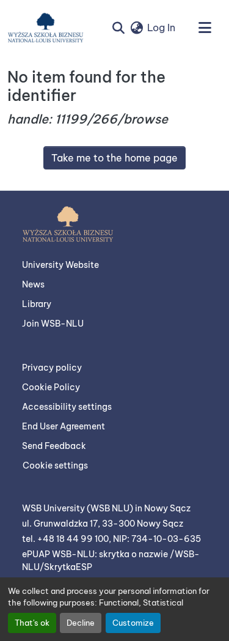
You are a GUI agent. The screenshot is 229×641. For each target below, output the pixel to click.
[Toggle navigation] (204, 27)
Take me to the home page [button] (114, 158)
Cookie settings (55, 465)
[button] (45, 27)
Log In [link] (161, 27)
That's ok (32, 623)
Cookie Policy (51, 387)
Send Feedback (54, 445)
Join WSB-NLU (53, 323)
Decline (81, 623)
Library (36, 303)
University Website (60, 264)
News (33, 284)
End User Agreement (63, 426)
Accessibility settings (67, 406)
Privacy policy (52, 367)
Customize (133, 623)
